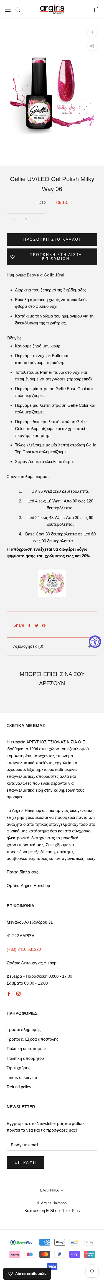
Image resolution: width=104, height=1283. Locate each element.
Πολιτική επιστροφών (26, 1048)
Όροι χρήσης (18, 1067)
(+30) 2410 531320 (24, 949)
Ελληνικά (49, 1190)
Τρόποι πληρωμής (23, 1029)
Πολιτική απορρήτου (25, 1058)
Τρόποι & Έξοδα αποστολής (32, 1039)
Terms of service (22, 1077)
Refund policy (19, 1086)
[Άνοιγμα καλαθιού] (96, 9)
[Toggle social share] (92, 46)
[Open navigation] (8, 9)
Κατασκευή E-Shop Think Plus (52, 1210)
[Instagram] (18, 993)
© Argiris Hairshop (52, 1203)
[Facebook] (29, 625)
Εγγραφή (25, 1162)
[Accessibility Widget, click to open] (95, 641)
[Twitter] (36, 625)
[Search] (18, 9)
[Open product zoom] (92, 32)
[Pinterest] (43, 625)
